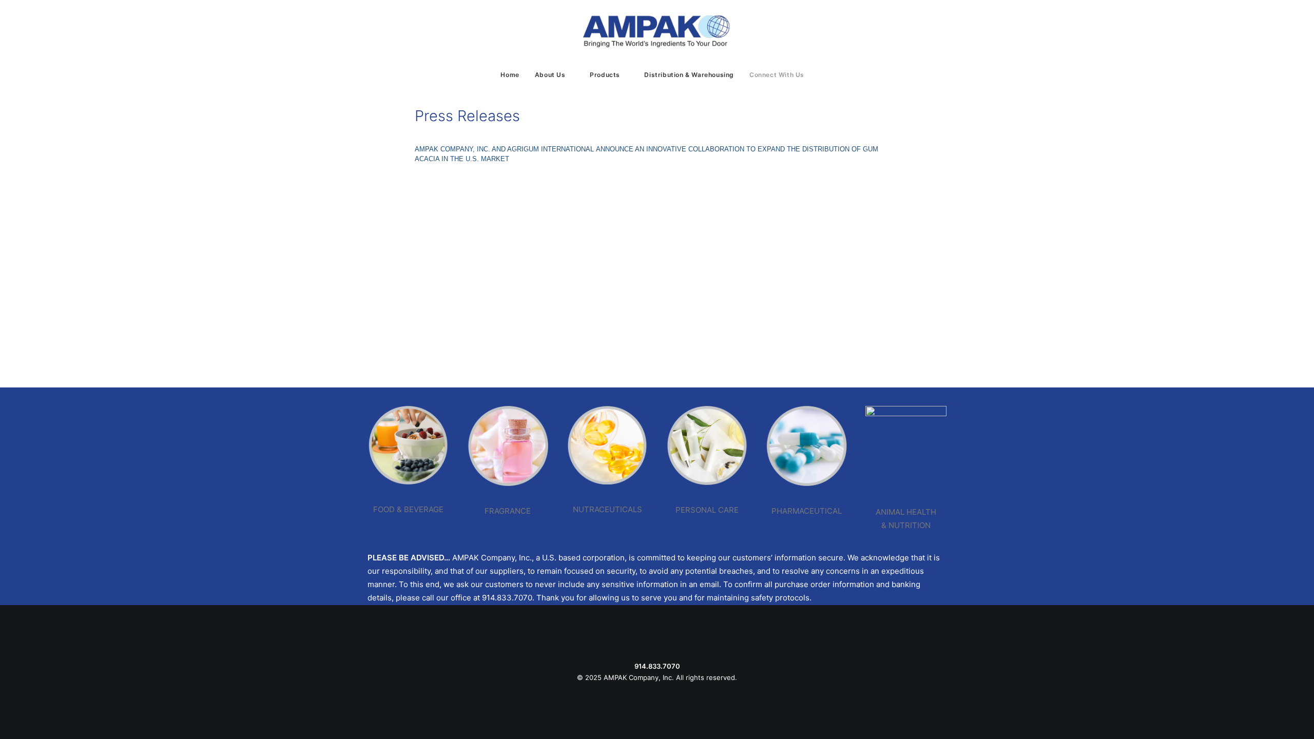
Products (605, 75)
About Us (550, 75)
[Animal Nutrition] (896, 469)
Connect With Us (776, 75)
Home (509, 75)
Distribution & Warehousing (689, 75)
